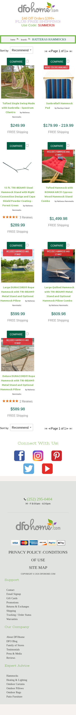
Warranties (12, 619)
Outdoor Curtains (15, 684)
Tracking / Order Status (18, 615)
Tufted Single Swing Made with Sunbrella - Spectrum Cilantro (18, 108)
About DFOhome (15, 637)
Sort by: (4, 50)
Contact (10, 590)
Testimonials (13, 649)
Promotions (12, 602)
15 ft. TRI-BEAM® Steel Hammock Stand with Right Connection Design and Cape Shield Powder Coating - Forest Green (17, 196)
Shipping (11, 610)
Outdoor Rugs (13, 692)
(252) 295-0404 (39, 499)
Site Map (38, 567)
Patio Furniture (14, 696)
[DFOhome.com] (38, 6)
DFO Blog (11, 641)
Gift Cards (11, 598)
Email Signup (13, 594)
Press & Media (14, 653)
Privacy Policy (24, 552)
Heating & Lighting (16, 680)
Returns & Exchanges (17, 606)
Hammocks (12, 675)
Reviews (10, 658)
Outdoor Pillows (15, 688)
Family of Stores (15, 645)
